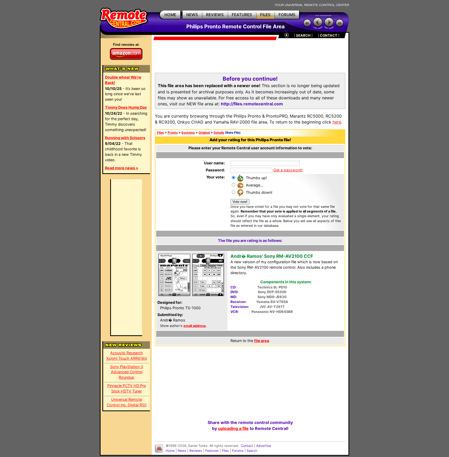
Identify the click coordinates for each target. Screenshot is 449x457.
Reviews (195, 451)
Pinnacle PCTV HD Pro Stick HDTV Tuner (126, 388)
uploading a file (233, 428)
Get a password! (287, 170)
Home (170, 451)
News (182, 451)
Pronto (173, 132)
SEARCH (303, 35)
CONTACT (328, 35)
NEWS (192, 14)
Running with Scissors (125, 138)
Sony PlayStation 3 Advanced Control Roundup (126, 372)
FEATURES (242, 14)
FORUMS (287, 14)
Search (252, 451)
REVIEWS (215, 14)
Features (212, 451)
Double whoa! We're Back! (123, 80)
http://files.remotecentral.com (252, 103)
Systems (188, 132)
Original (204, 132)
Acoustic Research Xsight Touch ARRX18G (126, 356)
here (337, 122)
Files (160, 132)
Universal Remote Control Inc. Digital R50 (127, 402)
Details (219, 132)
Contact (247, 446)
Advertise (263, 446)
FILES (265, 14)
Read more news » (121, 168)
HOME (170, 14)
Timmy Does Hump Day (126, 107)
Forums (237, 451)
